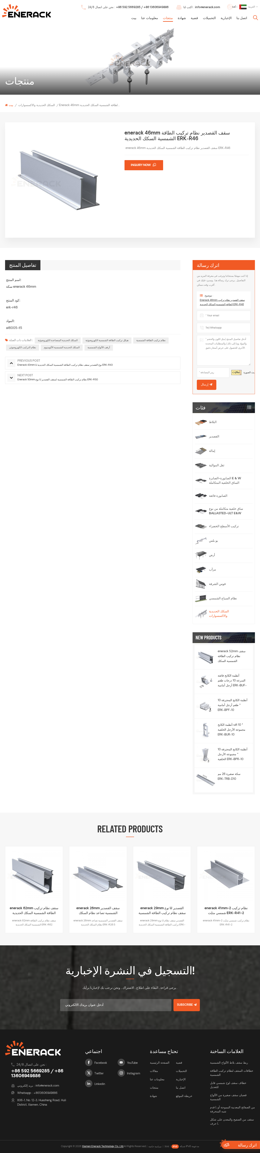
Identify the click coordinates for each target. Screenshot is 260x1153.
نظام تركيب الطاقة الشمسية (151, 340)
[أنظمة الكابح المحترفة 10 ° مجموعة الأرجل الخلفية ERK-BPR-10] (206, 755)
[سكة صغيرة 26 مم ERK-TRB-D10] (206, 780)
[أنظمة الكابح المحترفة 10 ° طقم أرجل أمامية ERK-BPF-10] (206, 706)
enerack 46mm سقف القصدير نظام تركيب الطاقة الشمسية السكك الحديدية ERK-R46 (222, 302)
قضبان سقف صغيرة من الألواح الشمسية (228, 1097)
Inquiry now (141, 165)
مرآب (212, 569)
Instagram (133, 1073)
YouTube (132, 1063)
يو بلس (213, 540)
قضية (194, 18)
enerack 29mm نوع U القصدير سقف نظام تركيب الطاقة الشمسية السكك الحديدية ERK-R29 (98, 911)
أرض (212, 555)
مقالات (154, 1071)
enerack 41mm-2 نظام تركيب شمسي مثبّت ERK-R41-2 (162, 911)
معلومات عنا (149, 18)
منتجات (168, 18)
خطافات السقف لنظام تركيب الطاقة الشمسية (231, 1073)
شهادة (182, 18)
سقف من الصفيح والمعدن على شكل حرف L (232, 1121)
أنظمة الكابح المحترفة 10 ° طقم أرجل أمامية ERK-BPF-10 (232, 705)
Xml (167, 1146)
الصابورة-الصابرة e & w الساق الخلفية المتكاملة (225, 481)
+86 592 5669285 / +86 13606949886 (142, 7)
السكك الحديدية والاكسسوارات (36, 105)
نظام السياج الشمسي (223, 598)
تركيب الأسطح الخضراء (224, 526)
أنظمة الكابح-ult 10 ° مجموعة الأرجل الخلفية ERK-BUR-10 (231, 729)
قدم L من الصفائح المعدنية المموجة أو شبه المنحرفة (232, 1109)
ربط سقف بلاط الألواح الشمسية (229, 1062)
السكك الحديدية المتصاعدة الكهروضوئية (58, 340)
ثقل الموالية (216, 465)
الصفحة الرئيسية (159, 1062)
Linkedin (99, 1084)
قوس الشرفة (217, 584)
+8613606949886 (45, 1093)
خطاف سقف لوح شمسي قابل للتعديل (228, 1085)
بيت (133, 18)
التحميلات (209, 18)
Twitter (99, 1073)
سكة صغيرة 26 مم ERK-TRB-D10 (229, 777)
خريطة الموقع (184, 1096)
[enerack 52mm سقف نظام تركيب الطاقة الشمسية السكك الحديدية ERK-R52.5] (206, 657)
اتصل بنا (241, 18)
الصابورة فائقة (218, 496)
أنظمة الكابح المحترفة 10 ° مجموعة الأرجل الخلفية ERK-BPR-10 (232, 754)
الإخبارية (226, 18)
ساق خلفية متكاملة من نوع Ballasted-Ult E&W (226, 511)
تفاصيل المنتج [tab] (22, 265)
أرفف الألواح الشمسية (99, 347)
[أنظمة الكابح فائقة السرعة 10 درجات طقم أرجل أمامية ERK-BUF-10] (206, 681)
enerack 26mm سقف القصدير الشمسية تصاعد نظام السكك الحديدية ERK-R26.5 (34, 911)
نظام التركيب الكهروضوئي (22, 347)
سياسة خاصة (154, 1146)
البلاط (213, 422)
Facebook (100, 1063)
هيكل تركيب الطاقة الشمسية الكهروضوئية (107, 340)
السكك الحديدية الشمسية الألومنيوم (62, 347)
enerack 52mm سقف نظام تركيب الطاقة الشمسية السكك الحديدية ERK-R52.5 (232, 657)
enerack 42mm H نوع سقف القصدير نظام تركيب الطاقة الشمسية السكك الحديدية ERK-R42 (226, 911)
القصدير (214, 436)
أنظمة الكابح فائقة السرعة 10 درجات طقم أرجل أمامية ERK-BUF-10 (232, 681)
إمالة (212, 451)
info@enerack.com (207, 7)
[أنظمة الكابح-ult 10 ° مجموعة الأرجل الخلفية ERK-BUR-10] (206, 731)
